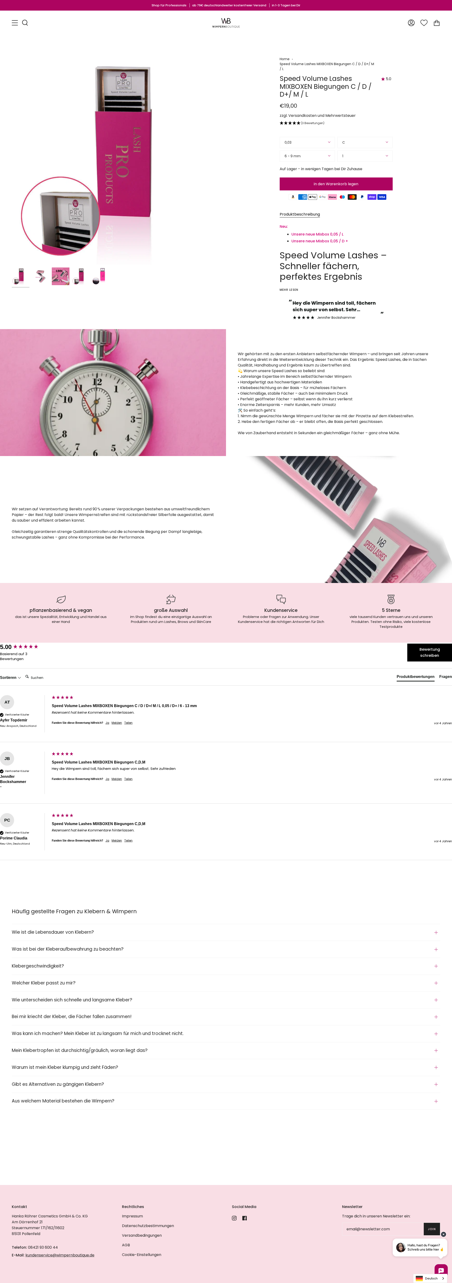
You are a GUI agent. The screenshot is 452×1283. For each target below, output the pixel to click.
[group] (24, 647)
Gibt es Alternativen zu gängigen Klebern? (58, 1084)
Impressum (132, 1216)
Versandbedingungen (142, 1235)
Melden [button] (117, 723)
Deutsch (431, 1278)
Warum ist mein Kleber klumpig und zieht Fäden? (65, 1067)
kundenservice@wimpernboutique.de (59, 1255)
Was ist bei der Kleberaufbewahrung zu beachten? (68, 949)
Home (285, 59)
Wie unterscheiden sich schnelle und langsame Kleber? (72, 1000)
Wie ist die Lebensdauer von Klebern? (53, 932)
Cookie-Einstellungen (141, 1254)
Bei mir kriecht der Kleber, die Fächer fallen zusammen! (72, 1016)
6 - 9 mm (293, 156)
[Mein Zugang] (411, 23)
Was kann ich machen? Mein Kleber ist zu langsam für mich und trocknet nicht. (98, 1033)
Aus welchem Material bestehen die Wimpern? (63, 1101)
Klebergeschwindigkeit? (38, 966)
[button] (336, 123)
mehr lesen (289, 289)
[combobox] (430, 1278)
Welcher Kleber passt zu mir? (44, 983)
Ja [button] (107, 723)
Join (432, 1229)
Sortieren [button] (8, 678)
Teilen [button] (128, 723)
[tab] (416, 677)
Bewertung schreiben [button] (430, 652)
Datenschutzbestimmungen (148, 1225)
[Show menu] (15, 22)
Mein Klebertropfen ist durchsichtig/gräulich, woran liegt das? (80, 1050)
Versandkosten (302, 115)
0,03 (288, 142)
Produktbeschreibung (300, 214)
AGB (126, 1245)
